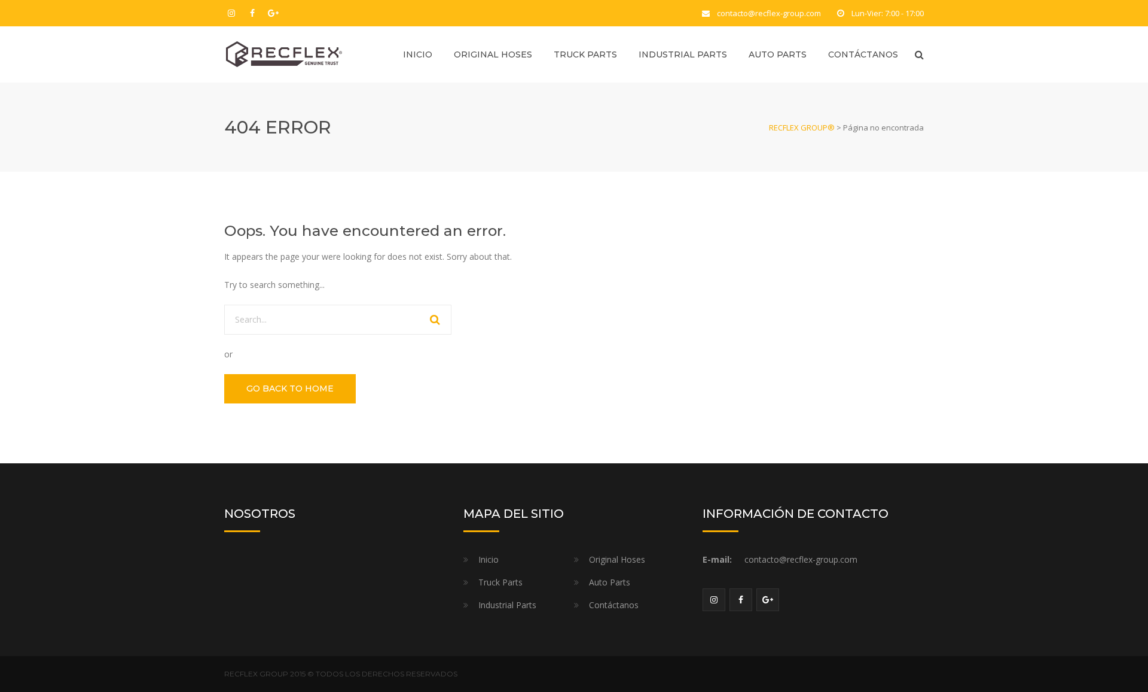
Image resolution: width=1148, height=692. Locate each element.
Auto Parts (778, 54)
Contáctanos (863, 54)
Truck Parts (585, 54)
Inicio (417, 54)
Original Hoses (493, 54)
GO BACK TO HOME (290, 388)
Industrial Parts (683, 54)
